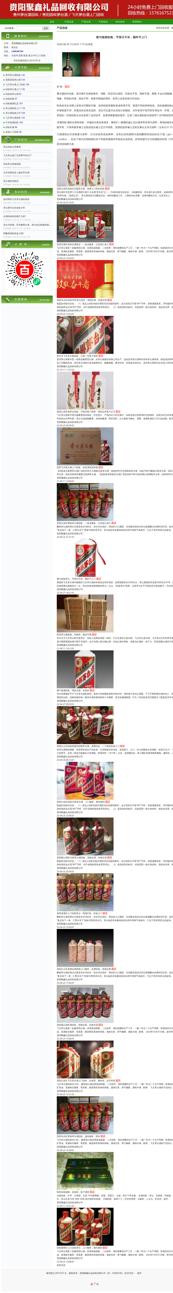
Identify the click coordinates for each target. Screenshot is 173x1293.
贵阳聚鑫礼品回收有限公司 (70, 199)
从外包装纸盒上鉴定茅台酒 (16, 172)
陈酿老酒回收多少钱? (13, 233)
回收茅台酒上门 (13, 89)
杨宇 (139, 1273)
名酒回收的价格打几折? (14, 216)
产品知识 (103, 21)
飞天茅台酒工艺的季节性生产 (17, 155)
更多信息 (61, 1265)
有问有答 (120, 21)
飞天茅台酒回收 (13, 117)
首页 (52, 21)
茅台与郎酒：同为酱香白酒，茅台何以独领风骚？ (27, 224)
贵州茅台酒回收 (13, 74)
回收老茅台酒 (12, 93)
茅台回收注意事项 (12, 146)
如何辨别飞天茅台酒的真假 (16, 199)
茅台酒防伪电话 (11, 181)
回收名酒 (10, 127)
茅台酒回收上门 (13, 108)
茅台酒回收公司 (13, 112)
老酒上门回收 (12, 131)
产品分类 (86, 21)
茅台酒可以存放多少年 (14, 207)
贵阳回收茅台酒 (13, 79)
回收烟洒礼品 (12, 103)
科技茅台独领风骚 (12, 163)
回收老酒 (10, 98)
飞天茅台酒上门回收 (15, 84)
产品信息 (69, 21)
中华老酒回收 (12, 122)
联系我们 (137, 21)
